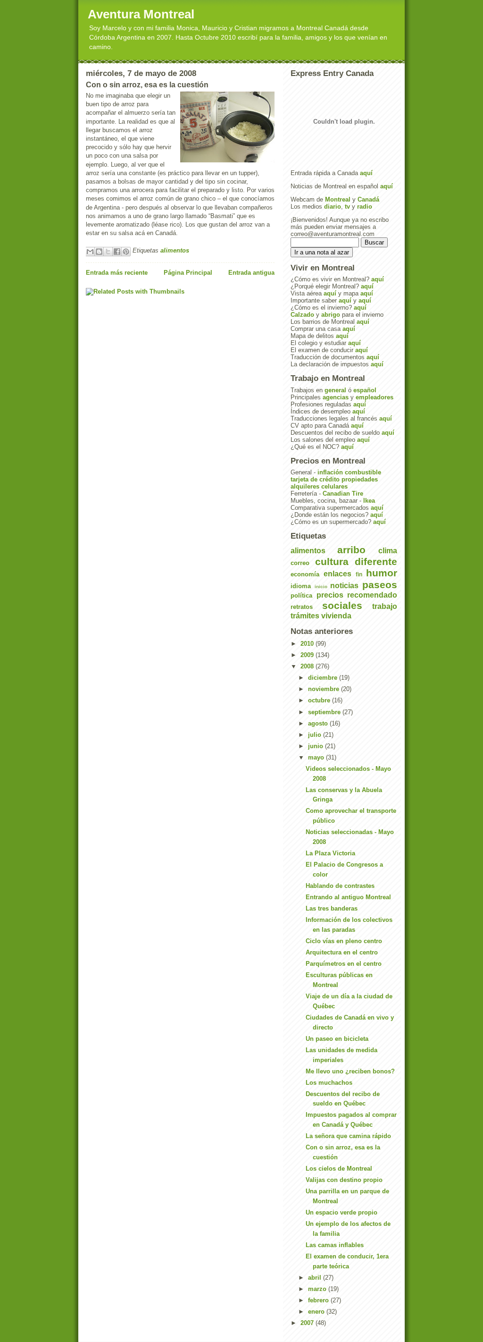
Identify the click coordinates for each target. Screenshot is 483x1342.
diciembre (323, 677)
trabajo (384, 606)
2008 (308, 666)
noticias (344, 586)
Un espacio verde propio (341, 1212)
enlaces (337, 574)
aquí (366, 173)
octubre (320, 700)
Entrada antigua (251, 272)
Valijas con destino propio (344, 1179)
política (301, 595)
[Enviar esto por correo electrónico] (90, 251)
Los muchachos (329, 1082)
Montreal (337, 199)
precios (329, 595)
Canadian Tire (343, 493)
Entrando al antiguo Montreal (348, 897)
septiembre (325, 712)
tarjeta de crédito (315, 479)
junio (316, 746)
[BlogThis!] (99, 251)
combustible (363, 472)
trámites (305, 616)
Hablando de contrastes (340, 885)
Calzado (302, 314)
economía (305, 574)
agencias (336, 397)
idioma (301, 586)
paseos (379, 584)
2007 (308, 1322)
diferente (376, 561)
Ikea (369, 500)
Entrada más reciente (117, 272)
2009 (308, 654)
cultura (332, 561)
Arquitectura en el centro (342, 952)
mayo (317, 757)
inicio (321, 586)
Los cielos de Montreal (339, 1168)
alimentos (174, 250)
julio (315, 734)
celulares (334, 486)
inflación (330, 472)
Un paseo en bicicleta (337, 1038)
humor (381, 572)
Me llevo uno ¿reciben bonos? (350, 1071)
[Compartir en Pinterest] (126, 251)
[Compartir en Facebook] (117, 251)
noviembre (324, 688)
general (335, 390)
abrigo (330, 314)
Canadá (368, 199)
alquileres (305, 486)
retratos (302, 606)
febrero (319, 1300)
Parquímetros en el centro (344, 963)
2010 (308, 643)
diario (332, 206)
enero (317, 1311)
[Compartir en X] (108, 251)
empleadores (374, 397)
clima (387, 551)
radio (364, 206)
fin (359, 574)
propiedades (359, 479)
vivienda (336, 616)
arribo (351, 549)
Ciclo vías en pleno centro (344, 941)
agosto (319, 723)
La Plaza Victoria (330, 853)
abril (315, 1277)
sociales (342, 605)
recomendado (372, 595)
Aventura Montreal (141, 14)
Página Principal (188, 272)
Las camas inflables (335, 1245)
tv (347, 206)
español (364, 390)
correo (300, 562)
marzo (318, 1288)
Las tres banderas (332, 908)
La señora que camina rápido (348, 1135)
